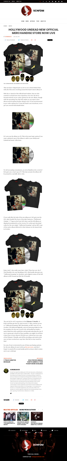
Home (22, 21)
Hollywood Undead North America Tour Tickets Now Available (34, 362)
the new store (29, 347)
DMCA (13, 1)
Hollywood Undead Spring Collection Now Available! (23, 423)
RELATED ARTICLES (11, 409)
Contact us (7, 1)
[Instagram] (46, 1)
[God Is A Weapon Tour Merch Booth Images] (10, 416)
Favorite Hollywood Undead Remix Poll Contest (37, 423)
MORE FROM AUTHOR (27, 409)
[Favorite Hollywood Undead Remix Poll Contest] (37, 416)
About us (18, 1)
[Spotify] (52, 1)
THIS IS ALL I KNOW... (33, 454)
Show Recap (6, 419)
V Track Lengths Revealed (10, 361)
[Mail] (49, 1)
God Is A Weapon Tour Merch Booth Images (9, 423)
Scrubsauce (8, 36)
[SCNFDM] (33, 16)
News (27, 21)
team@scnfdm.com (37, 457)
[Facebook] (43, 1)
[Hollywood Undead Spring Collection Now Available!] (23, 416)
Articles (32, 21)
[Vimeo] (58, 1)
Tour (37, 21)
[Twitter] (55, 1)
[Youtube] (61, 1)
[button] (40, 1)
